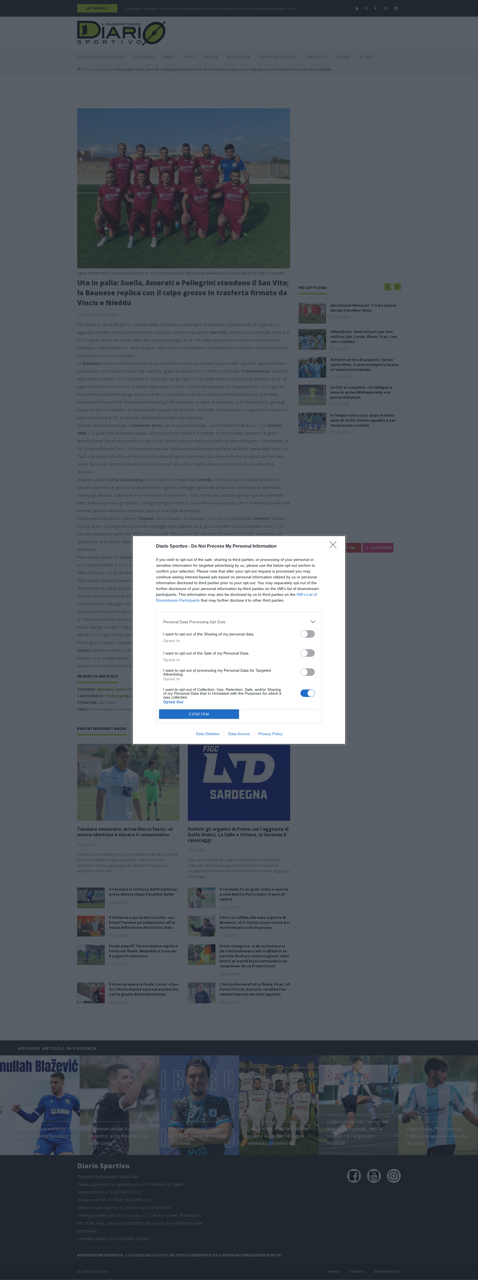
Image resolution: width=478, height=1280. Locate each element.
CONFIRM (199, 714)
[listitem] (239, 622)
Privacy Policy (270, 734)
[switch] (307, 634)
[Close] (334, 546)
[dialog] (239, 640)
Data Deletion (208, 734)
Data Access (239, 734)
